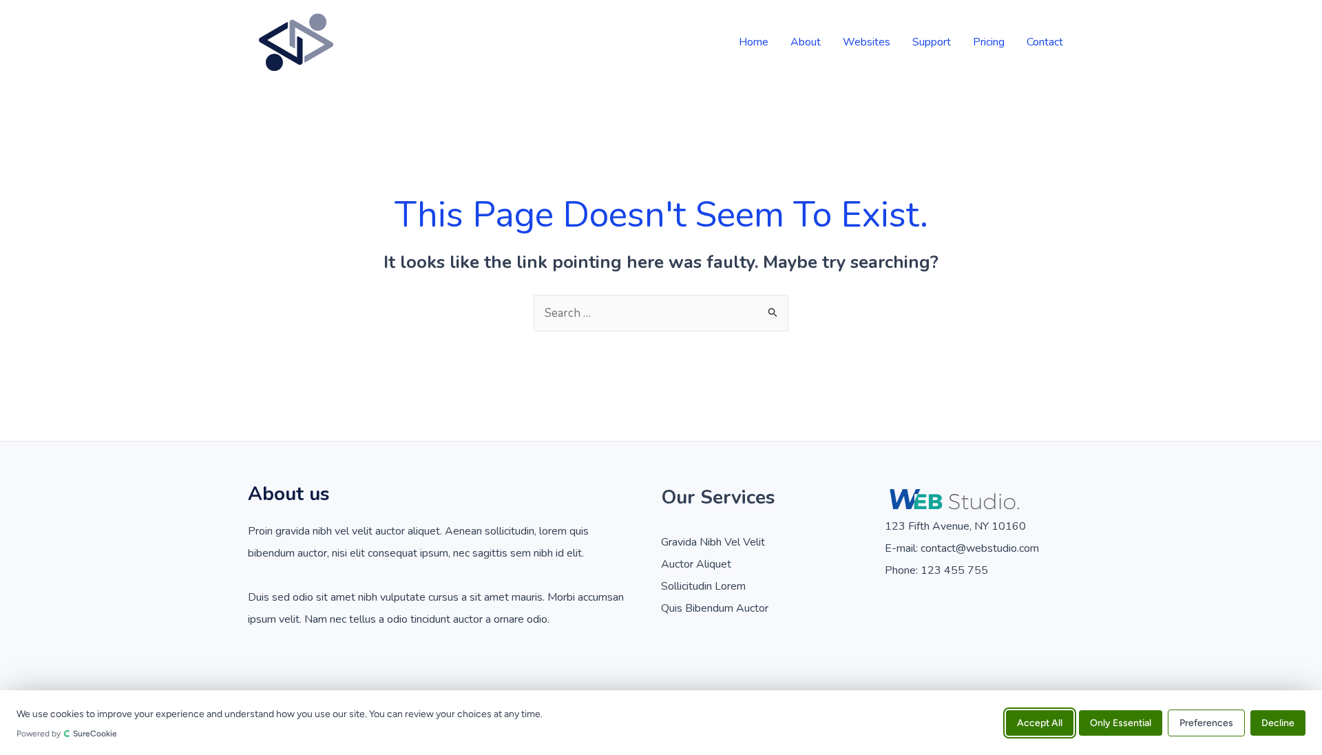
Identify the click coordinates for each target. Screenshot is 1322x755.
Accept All (1039, 722)
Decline (1277, 722)
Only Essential (1120, 722)
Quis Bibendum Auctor (714, 608)
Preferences (1206, 722)
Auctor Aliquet (696, 564)
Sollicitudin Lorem (703, 586)
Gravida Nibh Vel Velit (713, 542)
